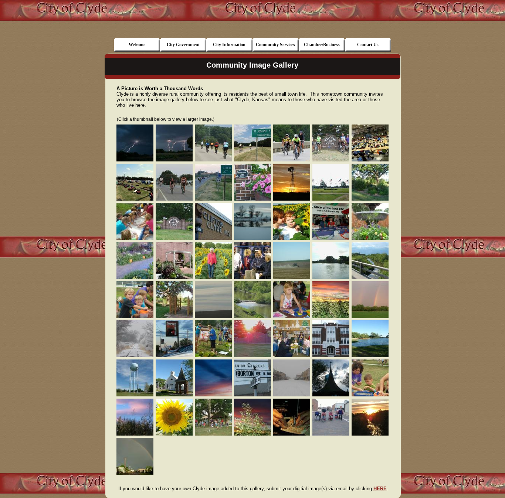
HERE (380, 488)
